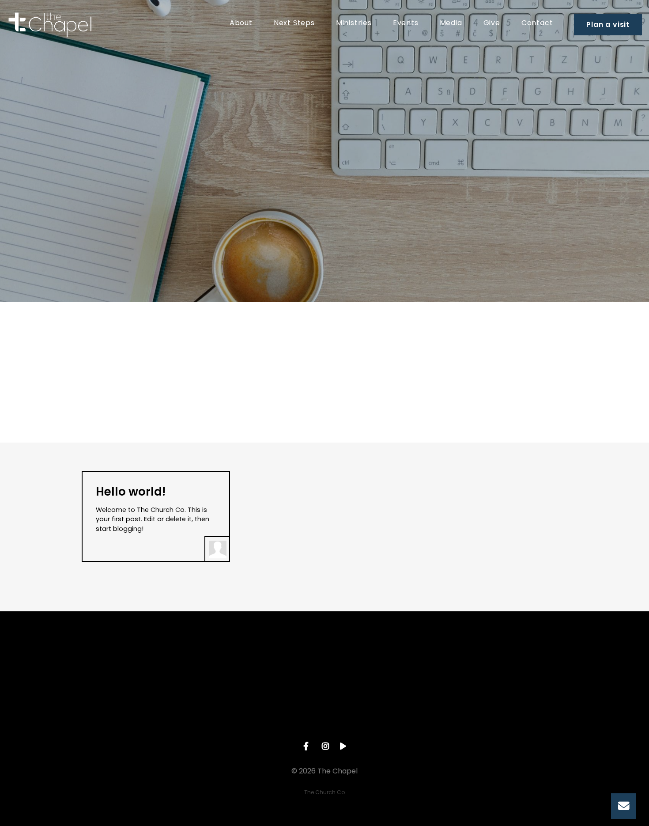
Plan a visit (608, 24)
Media (451, 23)
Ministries (354, 23)
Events (406, 23)
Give (491, 23)
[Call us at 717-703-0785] (138, 660)
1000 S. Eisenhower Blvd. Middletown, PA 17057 (270, 713)
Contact (537, 23)
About (241, 23)
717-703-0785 (138, 709)
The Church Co (324, 792)
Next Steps (294, 23)
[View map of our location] (271, 660)
